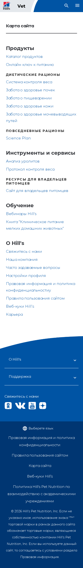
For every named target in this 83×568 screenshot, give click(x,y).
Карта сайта (40, 466)
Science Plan (18, 138)
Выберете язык (41, 428)
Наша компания (22, 259)
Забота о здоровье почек (30, 90)
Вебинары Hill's (21, 213)
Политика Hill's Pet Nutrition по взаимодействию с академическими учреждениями (41, 494)
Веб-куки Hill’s (20, 306)
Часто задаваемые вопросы (33, 267)
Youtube (32, 405)
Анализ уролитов (23, 161)
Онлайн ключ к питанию (30, 64)
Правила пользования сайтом (35, 298)
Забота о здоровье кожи (29, 106)
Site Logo (7, 6)
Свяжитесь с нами (24, 251)
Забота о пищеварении (29, 98)
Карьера (14, 314)
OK (8, 405)
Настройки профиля (26, 275)
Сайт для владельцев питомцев (37, 190)
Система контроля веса (29, 82)
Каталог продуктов (24, 56)
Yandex (42, 405)
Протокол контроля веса (30, 169)
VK (18, 405)
